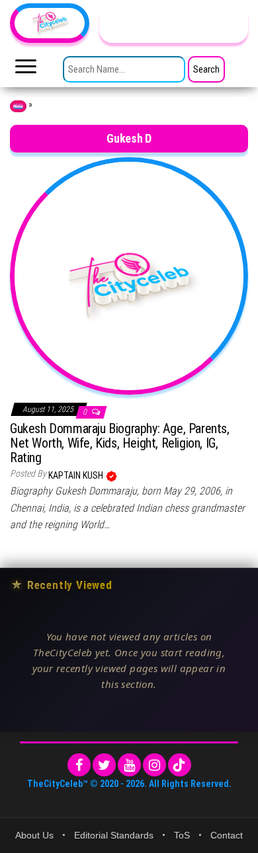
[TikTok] (179, 764)
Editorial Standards (113, 835)
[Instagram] (154, 764)
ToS (182, 835)
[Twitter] (104, 764)
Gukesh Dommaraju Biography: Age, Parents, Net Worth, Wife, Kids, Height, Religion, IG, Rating (120, 443)
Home (18, 106)
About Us (34, 835)
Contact (226, 835)
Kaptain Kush (76, 475)
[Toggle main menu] (25, 70)
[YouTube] (129, 764)
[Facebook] (79, 764)
